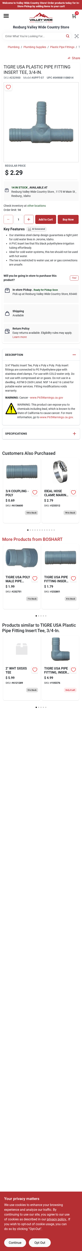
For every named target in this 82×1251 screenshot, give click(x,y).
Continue (15, 1243)
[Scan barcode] (76, 36)
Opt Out (39, 1243)
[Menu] (6, 15)
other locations (36, 205)
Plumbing (14, 47)
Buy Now (68, 219)
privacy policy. (57, 1219)
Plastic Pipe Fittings (62, 47)
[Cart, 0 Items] (74, 16)
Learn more (20, 337)
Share (76, 58)
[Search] (68, 36)
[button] (41, 355)
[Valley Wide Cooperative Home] (41, 17)
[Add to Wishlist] (8, 87)
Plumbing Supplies (34, 47)
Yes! (74, 278)
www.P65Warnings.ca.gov (46, 397)
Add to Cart (46, 219)
